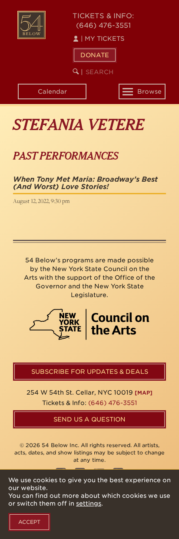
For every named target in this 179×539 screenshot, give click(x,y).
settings (88, 503)
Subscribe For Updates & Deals (89, 371)
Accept (29, 522)
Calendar (52, 91)
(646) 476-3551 (103, 25)
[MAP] (143, 392)
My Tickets (102, 38)
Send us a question (89, 419)
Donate (94, 55)
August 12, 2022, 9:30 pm (41, 201)
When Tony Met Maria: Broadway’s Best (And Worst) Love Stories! (85, 183)
